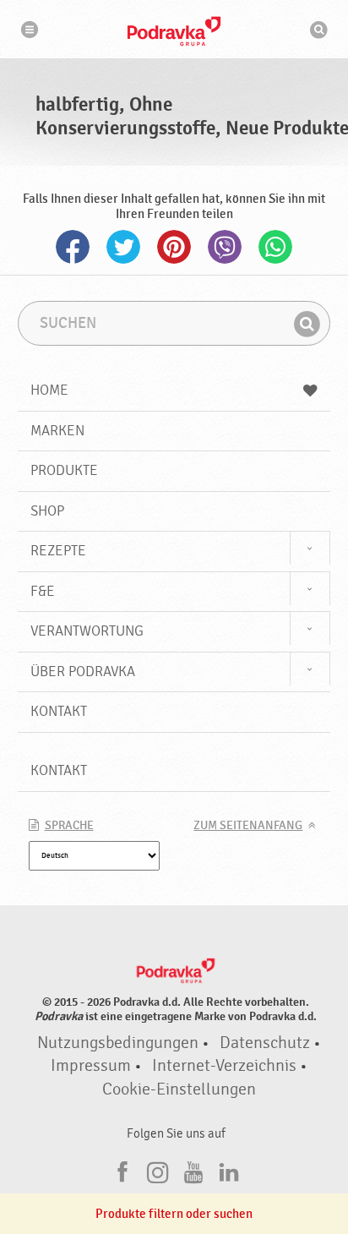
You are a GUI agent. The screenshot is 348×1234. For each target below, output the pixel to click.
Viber (225, 247)
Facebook (73, 247)
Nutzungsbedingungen (117, 1043)
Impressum (91, 1066)
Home (49, 390)
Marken (57, 431)
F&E (42, 591)
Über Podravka (82, 671)
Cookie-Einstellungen (179, 1089)
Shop (47, 511)
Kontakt (58, 711)
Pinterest (174, 247)
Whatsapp (275, 247)
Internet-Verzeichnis (224, 1066)
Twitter (123, 247)
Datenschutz (265, 1043)
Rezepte (58, 551)
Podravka (174, 31)
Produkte (64, 470)
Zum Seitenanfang (247, 826)
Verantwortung (87, 631)
